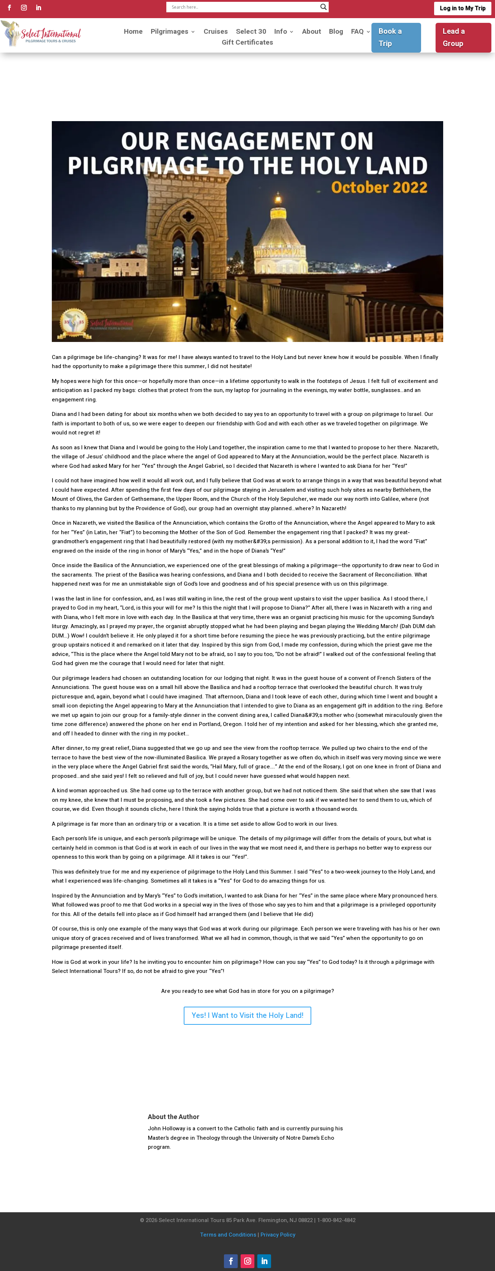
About (311, 33)
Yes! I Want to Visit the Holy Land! (247, 1015)
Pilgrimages (169, 33)
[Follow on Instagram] (24, 7)
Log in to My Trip (463, 8)
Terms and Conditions (228, 1235)
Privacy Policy (278, 1235)
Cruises (216, 33)
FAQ (357, 33)
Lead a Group (454, 37)
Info (280, 33)
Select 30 (251, 33)
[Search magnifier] (324, 7)
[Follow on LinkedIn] (38, 7)
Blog (336, 33)
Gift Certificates (247, 44)
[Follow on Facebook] (9, 7)
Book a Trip (390, 37)
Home (133, 33)
